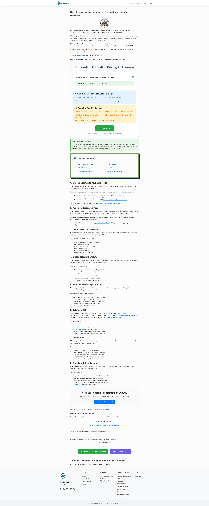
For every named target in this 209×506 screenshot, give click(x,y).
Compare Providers (123, 494)
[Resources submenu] (141, 3)
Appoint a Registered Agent (84, 164)
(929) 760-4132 (64, 482)
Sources (119, 492)
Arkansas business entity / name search (115, 200)
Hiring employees (78, 329)
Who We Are (86, 479)
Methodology (121, 479)
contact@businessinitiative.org (69, 485)
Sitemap (137, 479)
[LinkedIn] (60, 489)
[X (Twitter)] (64, 489)
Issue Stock (110, 168)
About (84, 476)
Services (129, 3)
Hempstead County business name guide (108, 204)
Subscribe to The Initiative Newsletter (106, 482)
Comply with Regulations (114, 171)
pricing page (80, 55)
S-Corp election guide (114, 317)
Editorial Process (122, 486)
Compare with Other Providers (120, 451)
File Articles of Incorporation (85, 168)
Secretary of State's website (101, 409)
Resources (137, 3)
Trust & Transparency (124, 476)
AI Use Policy (121, 489)
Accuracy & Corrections (121, 482)
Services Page (116, 417)
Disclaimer (138, 476)
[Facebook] (74, 489)
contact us (113, 439)
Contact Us (85, 484)
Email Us (104, 446)
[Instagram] (67, 489)
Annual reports (78, 384)
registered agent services (101, 223)
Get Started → (104, 128)
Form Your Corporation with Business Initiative (93, 451)
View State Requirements (104, 402)
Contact (146, 3)
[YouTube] (71, 489)
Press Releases (86, 481)
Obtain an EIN (111, 164)
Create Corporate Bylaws (84, 171)
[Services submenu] (132, 3)
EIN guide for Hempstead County (127, 315)
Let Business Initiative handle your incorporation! (104, 425)
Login (150, 3)
